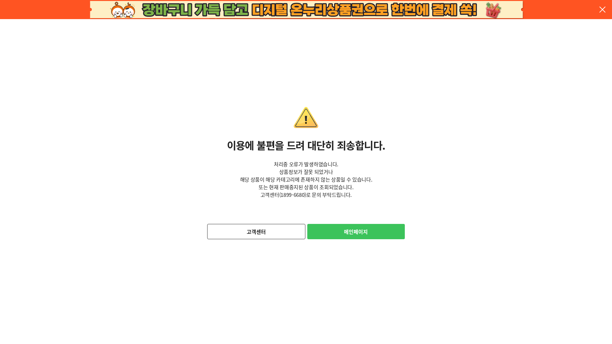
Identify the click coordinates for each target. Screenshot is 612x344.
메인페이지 (356, 231)
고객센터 (256, 231)
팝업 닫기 (602, 9)
